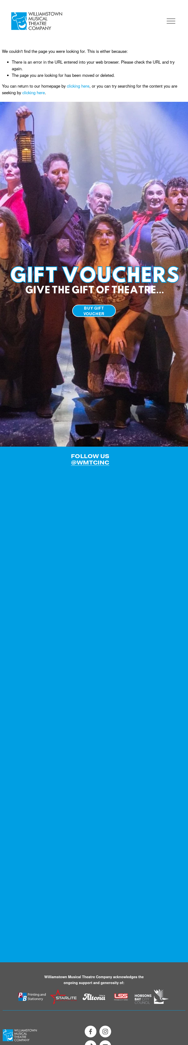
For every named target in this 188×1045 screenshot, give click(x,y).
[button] (25, 499)
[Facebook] (90, 1031)
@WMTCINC (90, 463)
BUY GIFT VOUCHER (94, 310)
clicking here (78, 86)
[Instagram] (105, 1031)
